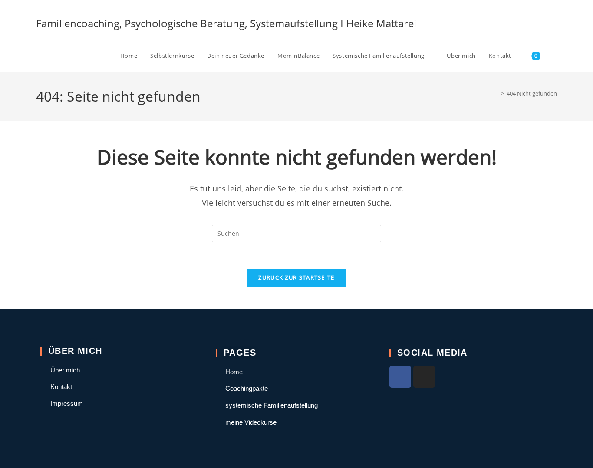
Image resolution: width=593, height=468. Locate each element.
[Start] (496, 93)
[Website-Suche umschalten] (554, 56)
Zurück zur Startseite (296, 277)
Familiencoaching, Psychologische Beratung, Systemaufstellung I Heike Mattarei (226, 23)
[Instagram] (424, 377)
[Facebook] (400, 377)
